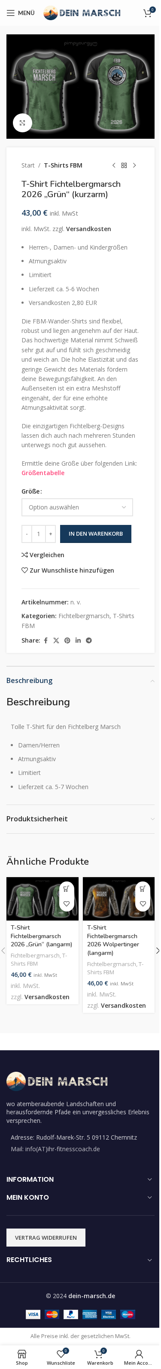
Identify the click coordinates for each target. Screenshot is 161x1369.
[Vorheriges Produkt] (114, 165)
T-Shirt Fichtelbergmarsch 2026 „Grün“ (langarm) (42, 936)
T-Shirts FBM (63, 165)
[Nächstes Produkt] (134, 165)
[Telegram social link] (88, 640)
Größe (30, 491)
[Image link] (56, 1080)
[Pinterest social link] (67, 640)
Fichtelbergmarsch (83, 616)
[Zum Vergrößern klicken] (22, 123)
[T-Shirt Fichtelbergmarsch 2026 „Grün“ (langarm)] (42, 899)
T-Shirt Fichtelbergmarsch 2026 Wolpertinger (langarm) (113, 940)
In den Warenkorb (96, 533)
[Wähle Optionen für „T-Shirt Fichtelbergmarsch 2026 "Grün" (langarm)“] (66, 888)
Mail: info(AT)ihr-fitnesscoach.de (55, 1149)
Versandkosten (88, 229)
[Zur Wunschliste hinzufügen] (66, 904)
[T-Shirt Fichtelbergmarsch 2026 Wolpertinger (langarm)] (119, 899)
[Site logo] (81, 12)
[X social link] (56, 640)
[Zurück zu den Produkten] (124, 165)
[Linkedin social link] (78, 640)
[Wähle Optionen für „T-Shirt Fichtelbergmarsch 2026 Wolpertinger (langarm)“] (142, 888)
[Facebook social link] (45, 640)
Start (28, 165)
